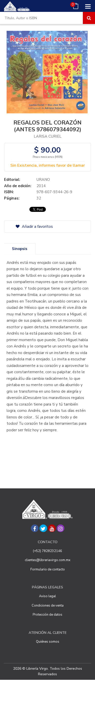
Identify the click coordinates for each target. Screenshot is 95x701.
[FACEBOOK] (35, 528)
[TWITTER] (43, 528)
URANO (43, 179)
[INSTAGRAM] (60, 528)
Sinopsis (19, 248)
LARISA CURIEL (48, 136)
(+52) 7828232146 (47, 551)
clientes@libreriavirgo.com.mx (47, 560)
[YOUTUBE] (52, 528)
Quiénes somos (47, 641)
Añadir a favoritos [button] (37, 226)
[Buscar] (89, 18)
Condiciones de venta (48, 605)
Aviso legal (47, 596)
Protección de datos (47, 614)
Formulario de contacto (47, 569)
